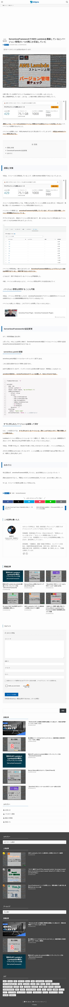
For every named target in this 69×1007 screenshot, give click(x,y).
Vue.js (39, 989)
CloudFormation (40, 981)
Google (20, 984)
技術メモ (6, 44)
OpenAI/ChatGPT (7, 986)
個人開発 (5, 995)
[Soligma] (34, 2)
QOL (21, 986)
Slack (17, 989)
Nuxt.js (48, 984)
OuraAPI (16, 986)
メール (7, 667)
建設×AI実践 (9, 818)
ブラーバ (29, 992)
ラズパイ (45, 992)
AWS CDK (21, 981)
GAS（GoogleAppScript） (9, 984)
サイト (6, 674)
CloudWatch (49, 981)
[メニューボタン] (2, 2)
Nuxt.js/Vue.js (55, 984)
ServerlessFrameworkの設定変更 (17, 150)
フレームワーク (21, 992)
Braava (27, 981)
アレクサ (61, 989)
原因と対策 (10, 147)
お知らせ (8, 810)
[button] (8, 501)
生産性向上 (12, 995)
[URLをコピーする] (61, 501)
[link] (24, 553)
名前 (7, 661)
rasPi (41, 986)
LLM (38, 984)
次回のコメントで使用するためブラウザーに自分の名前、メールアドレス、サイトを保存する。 (32, 680)
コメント (8, 638)
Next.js (42, 984)
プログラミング (37, 992)
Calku (32, 981)
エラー (5, 992)
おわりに (10, 153)
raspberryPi (35, 986)
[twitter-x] (27, 553)
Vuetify (49, 989)
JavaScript (26, 984)
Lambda (33, 984)
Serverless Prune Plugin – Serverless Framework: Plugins (36, 313)
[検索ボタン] (67, 2)
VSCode (23, 989)
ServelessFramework (20, 493)
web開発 (55, 989)
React (45, 986)
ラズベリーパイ (53, 992)
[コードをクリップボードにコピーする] (64, 380)
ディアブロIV (12, 992)
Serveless (57, 986)
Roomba (51, 986)
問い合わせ (28, 1001)
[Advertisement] (34, 19)
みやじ (11, 536)
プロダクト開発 (10, 814)
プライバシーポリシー (39, 1001)
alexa (4, 981)
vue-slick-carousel (31, 989)
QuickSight (27, 986)
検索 (63, 710)
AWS (13, 493)
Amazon (10, 981)
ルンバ (60, 992)
